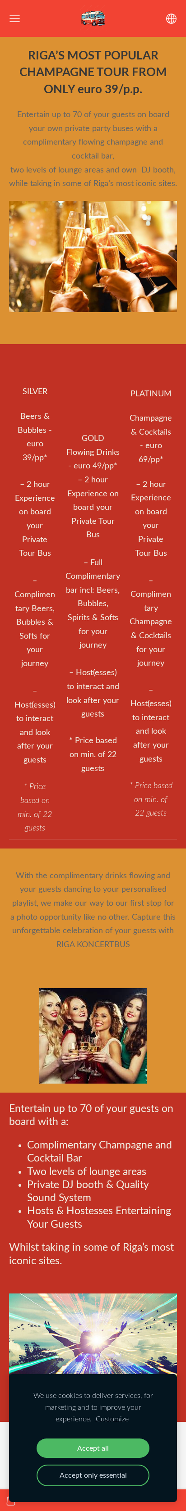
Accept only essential (93, 1475)
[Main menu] (14, 18)
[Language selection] (171, 18)
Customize (112, 1419)
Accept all (93, 1448)
